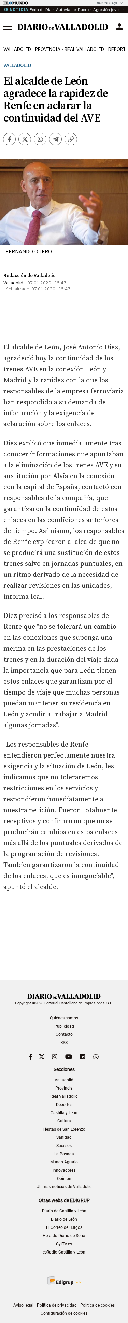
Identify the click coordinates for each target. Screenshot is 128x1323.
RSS (64, 1042)
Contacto (64, 1034)
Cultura (64, 1121)
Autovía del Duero (72, 9)
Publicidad (64, 1026)
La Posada (64, 1154)
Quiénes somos (64, 1018)
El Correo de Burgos (64, 1227)
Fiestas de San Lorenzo (64, 1129)
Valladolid (17, 49)
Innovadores (64, 1170)
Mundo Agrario (64, 1162)
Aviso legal (23, 1305)
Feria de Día (41, 9)
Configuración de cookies (64, 1313)
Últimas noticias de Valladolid (64, 1186)
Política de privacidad (57, 1305)
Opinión (64, 1178)
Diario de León (64, 1219)
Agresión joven (107, 9)
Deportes (64, 1104)
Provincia (47, 49)
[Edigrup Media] (64, 1280)
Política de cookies (97, 1305)
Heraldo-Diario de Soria (64, 1235)
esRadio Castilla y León (64, 1252)
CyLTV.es (64, 1244)
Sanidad (64, 1137)
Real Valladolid (84, 49)
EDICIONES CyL (106, 3)
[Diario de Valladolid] (62, 27)
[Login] (119, 27)
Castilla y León (64, 1112)
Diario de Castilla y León (64, 1211)
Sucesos (64, 1145)
